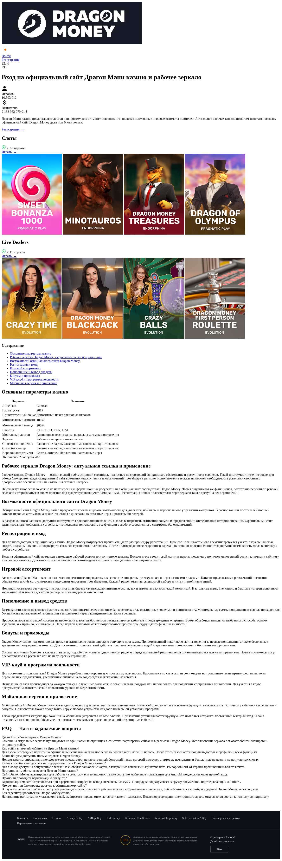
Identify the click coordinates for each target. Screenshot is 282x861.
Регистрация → (13, 129)
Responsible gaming (165, 818)
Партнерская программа (226, 818)
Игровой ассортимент (25, 368)
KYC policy (113, 818)
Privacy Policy (74, 818)
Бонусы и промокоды (25, 375)
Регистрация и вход (24, 364)
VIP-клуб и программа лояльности (34, 379)
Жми (219, 849)
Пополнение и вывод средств (31, 372)
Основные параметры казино (30, 353)
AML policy (95, 818)
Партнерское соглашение (31, 823)
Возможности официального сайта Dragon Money (45, 361)
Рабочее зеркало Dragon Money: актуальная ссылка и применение (56, 357)
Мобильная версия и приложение (33, 383)
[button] (141, 737)
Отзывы (57, 818)
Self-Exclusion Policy (194, 818)
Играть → (9, 152)
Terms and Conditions (137, 818)
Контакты (22, 818)
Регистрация (10, 59)
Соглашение (40, 818)
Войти (6, 56)
